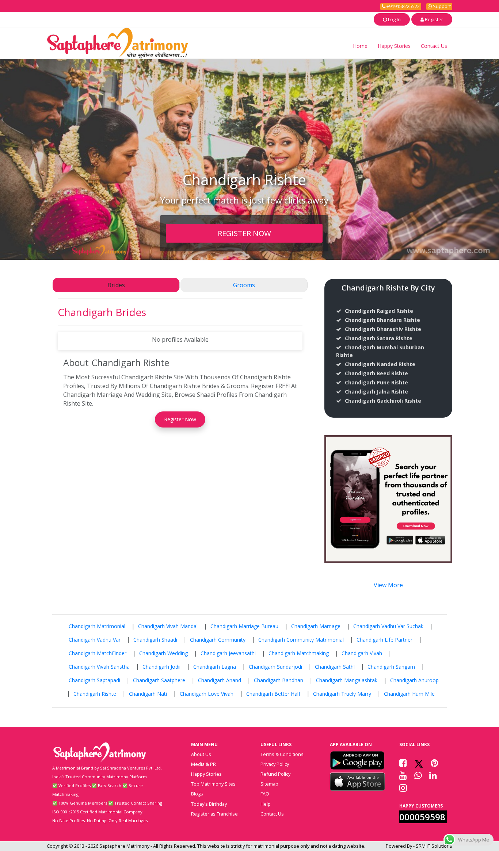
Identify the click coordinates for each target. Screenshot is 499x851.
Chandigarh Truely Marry (342, 693)
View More (388, 585)
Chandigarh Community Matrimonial (301, 639)
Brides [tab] (116, 285)
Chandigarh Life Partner (384, 639)
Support (441, 6)
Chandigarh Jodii (161, 666)
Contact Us (434, 45)
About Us (201, 754)
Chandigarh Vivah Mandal (168, 626)
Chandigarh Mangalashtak (346, 680)
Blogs (197, 793)
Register (433, 19)
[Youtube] (403, 775)
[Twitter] (418, 763)
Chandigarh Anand (219, 680)
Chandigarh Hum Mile (409, 693)
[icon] (357, 760)
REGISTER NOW (244, 233)
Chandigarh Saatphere (159, 680)
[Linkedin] (433, 775)
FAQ (264, 793)
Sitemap (269, 783)
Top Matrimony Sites (213, 783)
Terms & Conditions (282, 754)
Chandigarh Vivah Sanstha (99, 666)
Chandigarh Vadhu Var (95, 639)
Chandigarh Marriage (315, 626)
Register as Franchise (214, 813)
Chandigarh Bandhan (278, 680)
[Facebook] (403, 763)
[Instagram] (403, 788)
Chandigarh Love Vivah (206, 693)
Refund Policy (275, 774)
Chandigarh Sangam (391, 666)
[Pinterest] (434, 763)
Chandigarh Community (217, 639)
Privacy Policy (274, 764)
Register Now (180, 419)
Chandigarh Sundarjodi (275, 666)
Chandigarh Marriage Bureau (244, 626)
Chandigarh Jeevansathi (228, 653)
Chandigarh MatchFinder (97, 653)
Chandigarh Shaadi (155, 639)
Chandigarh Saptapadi (94, 680)
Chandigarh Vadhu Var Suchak (388, 626)
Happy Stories (394, 45)
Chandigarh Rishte (94, 693)
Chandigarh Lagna (214, 666)
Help (265, 804)
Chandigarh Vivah (362, 653)
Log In (394, 19)
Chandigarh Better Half (273, 693)
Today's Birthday (209, 804)
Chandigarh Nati (148, 693)
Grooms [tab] (244, 285)
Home (360, 45)
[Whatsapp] (418, 775)
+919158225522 (402, 6)
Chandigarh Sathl (335, 666)
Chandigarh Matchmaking (298, 653)
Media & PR (203, 764)
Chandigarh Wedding (163, 653)
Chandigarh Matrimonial (97, 626)
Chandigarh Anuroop (414, 680)
